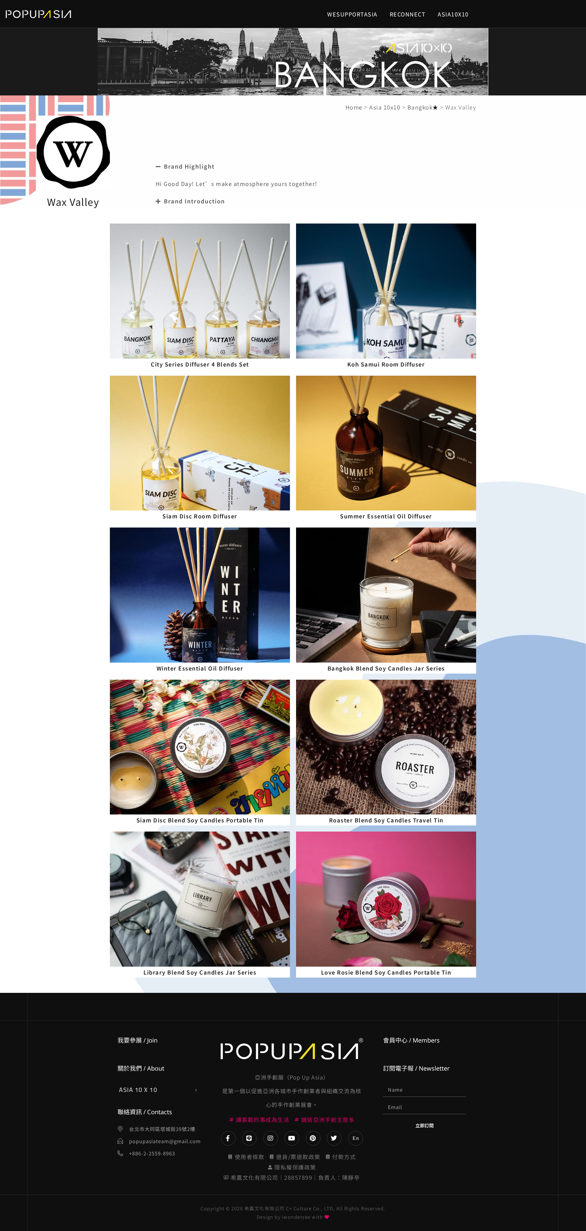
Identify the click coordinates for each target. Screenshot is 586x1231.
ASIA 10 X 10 (138, 1089)
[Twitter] (334, 1138)
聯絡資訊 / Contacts (145, 1112)
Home (354, 107)
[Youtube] (291, 1138)
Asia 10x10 (384, 107)
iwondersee (296, 1217)
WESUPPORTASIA (352, 14)
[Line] (249, 1138)
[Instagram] (270, 1138)
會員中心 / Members (411, 1040)
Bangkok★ (423, 107)
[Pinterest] (313, 1138)
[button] (365, 166)
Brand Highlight (189, 166)
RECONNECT (408, 14)
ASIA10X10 (453, 14)
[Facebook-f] (228, 1138)
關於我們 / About (141, 1068)
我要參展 (130, 1040)
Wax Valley (73, 202)
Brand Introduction (194, 201)
